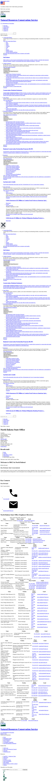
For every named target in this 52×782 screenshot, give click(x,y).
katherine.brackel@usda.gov (44, 560)
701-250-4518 (35, 662)
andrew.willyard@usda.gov (44, 566)
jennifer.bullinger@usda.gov (45, 668)
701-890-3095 (33, 619)
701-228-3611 (35, 573)
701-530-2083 (33, 600)
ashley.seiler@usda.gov (42, 610)
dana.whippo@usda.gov (42, 602)
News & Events (6, 186)
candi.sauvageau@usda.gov (45, 657)
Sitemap (5, 765)
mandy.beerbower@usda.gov (45, 670)
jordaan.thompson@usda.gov (44, 685)
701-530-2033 (37, 633)
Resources (5, 155)
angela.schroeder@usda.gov (45, 651)
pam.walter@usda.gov (43, 693)
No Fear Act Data (7, 760)
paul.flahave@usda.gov (43, 571)
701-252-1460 (33, 613)
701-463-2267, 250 (34, 676)
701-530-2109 (34, 687)
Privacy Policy (6, 741)
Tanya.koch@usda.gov (33, 720)
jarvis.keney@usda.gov (44, 643)
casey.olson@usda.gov (42, 624)
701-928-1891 (35, 560)
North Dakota (3, 446)
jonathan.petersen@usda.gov (42, 583)
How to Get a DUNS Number (12, 168)
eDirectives (5, 757)
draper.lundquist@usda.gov (44, 654)
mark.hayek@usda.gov (44, 525)
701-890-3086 (35, 553)
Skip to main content (5, 1)
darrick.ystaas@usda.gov (43, 568)
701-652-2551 (35, 550)
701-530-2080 (35, 525)
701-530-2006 (35, 530)
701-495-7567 (34, 689)
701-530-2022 (34, 692)
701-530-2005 (35, 643)
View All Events (9, 205)
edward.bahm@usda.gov (42, 627)
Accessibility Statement (8, 742)
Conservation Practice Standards (13, 167)
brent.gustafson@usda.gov (43, 618)
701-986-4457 (34, 693)
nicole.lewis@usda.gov (45, 531)
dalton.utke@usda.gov (43, 554)
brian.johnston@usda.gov (42, 605)
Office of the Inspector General (10, 749)
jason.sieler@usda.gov (45, 633)
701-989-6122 (33, 627)
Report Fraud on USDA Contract (10, 763)
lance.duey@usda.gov (43, 687)
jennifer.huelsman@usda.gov (39, 540)
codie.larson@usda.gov (44, 659)
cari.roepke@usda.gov (43, 710)
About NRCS (6, 27)
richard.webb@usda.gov (42, 594)
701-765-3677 (35, 566)
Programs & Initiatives (8, 111)
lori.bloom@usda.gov (43, 648)
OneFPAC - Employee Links (9, 756)
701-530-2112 (33, 602)
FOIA (4, 737)
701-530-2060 (28, 542)
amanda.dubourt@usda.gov (44, 550)
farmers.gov (5, 28)
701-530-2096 (24, 720)
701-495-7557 (35, 648)
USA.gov (5, 750)
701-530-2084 (33, 594)
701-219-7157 (35, 569)
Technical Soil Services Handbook (13, 174)
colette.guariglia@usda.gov (44, 575)
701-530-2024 (32, 586)
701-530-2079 (33, 616)
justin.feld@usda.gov (42, 692)
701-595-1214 (35, 554)
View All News (9, 193)
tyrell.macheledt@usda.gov (44, 673)
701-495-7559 (35, 651)
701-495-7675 (35, 670)
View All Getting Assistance (9, 67)
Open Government (7, 761)
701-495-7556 (35, 668)
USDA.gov (5, 29)
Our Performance (7, 739)
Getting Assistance (7, 63)
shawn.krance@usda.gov (42, 616)
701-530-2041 (37, 636)
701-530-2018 (34, 695)
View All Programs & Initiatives (10, 114)
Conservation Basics (7, 37)
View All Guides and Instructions (10, 175)
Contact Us (5, 30)
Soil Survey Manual (10, 171)
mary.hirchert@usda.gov (29, 520)
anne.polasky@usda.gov (45, 530)
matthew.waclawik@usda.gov (44, 557)
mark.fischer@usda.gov (38, 542)
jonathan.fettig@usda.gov (42, 608)
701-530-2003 (33, 608)
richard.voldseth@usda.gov (44, 564)
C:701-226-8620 (32, 585)
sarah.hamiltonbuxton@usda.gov (44, 621)
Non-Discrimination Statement (9, 743)
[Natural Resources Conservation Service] (26, 15)
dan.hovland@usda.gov (8, 510)
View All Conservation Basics (9, 41)
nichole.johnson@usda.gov (45, 534)
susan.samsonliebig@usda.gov (44, 695)
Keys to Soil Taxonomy (11, 170)
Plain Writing (6, 762)
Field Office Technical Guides (12, 165)
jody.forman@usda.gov (43, 689)
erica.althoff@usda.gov (41, 588)
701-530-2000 (4, 439)
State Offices (6, 97)
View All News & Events (8, 190)
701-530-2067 (6, 499)
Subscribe (5, 25)
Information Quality (7, 738)
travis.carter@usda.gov (43, 553)
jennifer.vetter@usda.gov (43, 548)
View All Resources (7, 158)
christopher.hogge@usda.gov (45, 702)
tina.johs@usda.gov (43, 662)
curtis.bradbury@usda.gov (42, 599)
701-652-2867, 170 (34, 657)
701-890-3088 (33, 597)
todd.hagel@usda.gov (37, 539)
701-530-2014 (33, 621)
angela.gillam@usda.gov (46, 636)
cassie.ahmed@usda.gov (41, 585)
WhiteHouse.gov (6, 751)
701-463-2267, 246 (34, 673)
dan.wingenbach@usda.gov (43, 613)
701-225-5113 (35, 665)
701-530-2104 (33, 611)
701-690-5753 (35, 564)
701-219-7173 (35, 577)
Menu (2, 12)
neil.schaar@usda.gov (43, 562)
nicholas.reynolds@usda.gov (42, 582)
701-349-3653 (35, 562)
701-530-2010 (35, 531)
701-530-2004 (28, 539)
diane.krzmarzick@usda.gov (45, 676)
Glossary (5, 758)
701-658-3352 (32, 588)
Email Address (6, 769)
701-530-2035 (33, 605)
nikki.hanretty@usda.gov (44, 678)
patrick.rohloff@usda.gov (45, 528)
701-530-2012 (33, 624)
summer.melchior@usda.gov (45, 665)
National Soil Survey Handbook (13, 169)
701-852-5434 (35, 568)
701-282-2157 (35, 556)
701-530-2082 (32, 583)
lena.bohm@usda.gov (43, 706)
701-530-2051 (35, 646)
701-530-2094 (28, 540)
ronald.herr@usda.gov (43, 646)
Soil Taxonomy (9, 173)
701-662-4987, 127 (34, 654)
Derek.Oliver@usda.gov (44, 714)
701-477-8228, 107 (34, 679)
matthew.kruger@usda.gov (44, 577)
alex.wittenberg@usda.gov (43, 597)
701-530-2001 (20, 520)
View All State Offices (8, 100)
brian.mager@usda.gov (41, 586)
